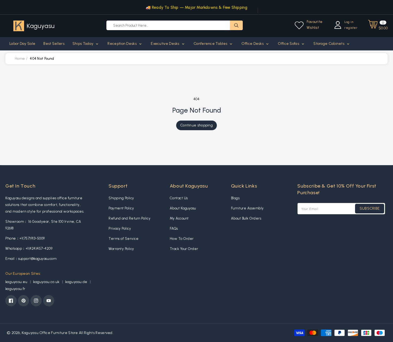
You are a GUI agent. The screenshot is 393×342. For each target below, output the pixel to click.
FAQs (174, 228)
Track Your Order (184, 249)
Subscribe (370, 208)
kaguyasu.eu (16, 282)
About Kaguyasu (183, 208)
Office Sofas (289, 43)
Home (20, 59)
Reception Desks (122, 43)
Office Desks (252, 43)
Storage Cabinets (329, 43)
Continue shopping (196, 125)
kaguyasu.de (76, 282)
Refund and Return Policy (130, 218)
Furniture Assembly (247, 208)
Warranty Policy (121, 249)
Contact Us (179, 198)
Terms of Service (123, 239)
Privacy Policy (120, 228)
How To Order (182, 239)
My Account (179, 218)
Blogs (235, 198)
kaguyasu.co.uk (46, 282)
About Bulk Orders (246, 218)
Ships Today (83, 43)
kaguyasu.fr (15, 289)
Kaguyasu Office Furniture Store (50, 333)
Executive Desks (165, 43)
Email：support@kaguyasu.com (30, 259)
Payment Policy (121, 208)
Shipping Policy (121, 198)
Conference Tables (211, 43)
